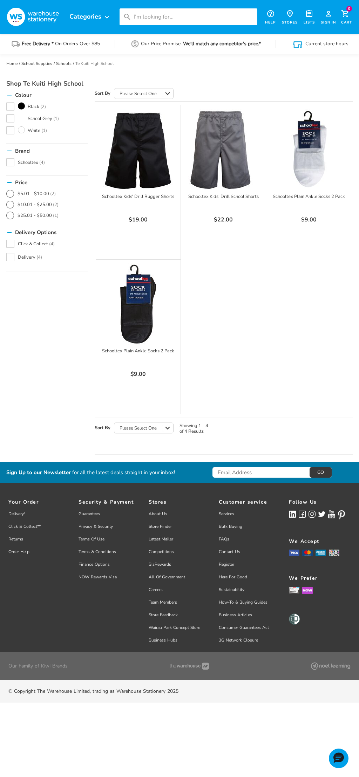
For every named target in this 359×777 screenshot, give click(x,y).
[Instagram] (312, 514)
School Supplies (36, 63)
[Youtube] (331, 514)
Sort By (102, 93)
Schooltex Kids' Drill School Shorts (223, 196)
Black (37, 107)
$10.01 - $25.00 (38, 204)
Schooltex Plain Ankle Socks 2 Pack (309, 196)
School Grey (43, 118)
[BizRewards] (294, 589)
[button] (338, 758)
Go (320, 472)
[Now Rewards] (307, 590)
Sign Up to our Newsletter (38, 473)
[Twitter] (321, 513)
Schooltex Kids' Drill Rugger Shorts (138, 196)
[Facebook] (302, 514)
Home (12, 63)
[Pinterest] (341, 514)
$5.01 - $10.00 (37, 194)
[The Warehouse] (189, 666)
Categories (90, 16)
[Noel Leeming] (331, 666)
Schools (64, 63)
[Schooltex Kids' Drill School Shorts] (223, 149)
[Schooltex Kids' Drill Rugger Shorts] (138, 149)
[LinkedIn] (292, 514)
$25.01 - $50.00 (38, 215)
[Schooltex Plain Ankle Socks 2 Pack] (309, 149)
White (37, 130)
